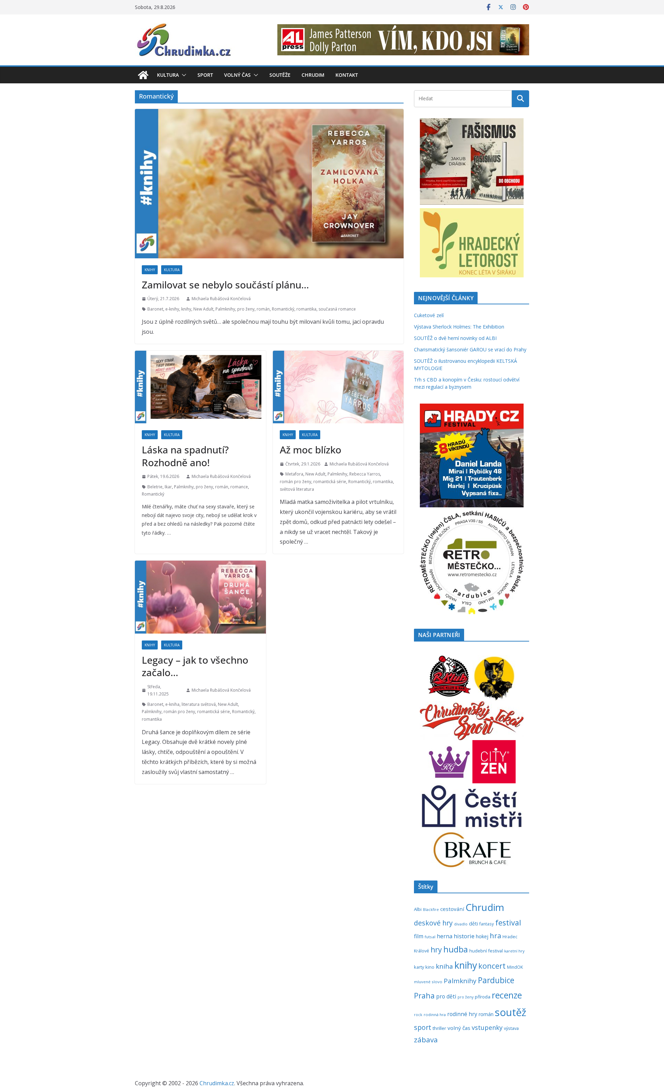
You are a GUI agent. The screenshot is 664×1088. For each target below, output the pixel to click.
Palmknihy (225, 309)
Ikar (168, 487)
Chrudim (313, 75)
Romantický (283, 309)
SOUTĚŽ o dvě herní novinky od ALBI (455, 338)
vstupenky (487, 1027)
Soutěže (279, 75)
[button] (182, 75)
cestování (452, 908)
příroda (482, 997)
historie (464, 936)
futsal (430, 936)
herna (444, 936)
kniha (444, 966)
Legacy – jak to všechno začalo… (195, 666)
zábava (426, 1039)
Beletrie (155, 487)
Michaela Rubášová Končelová (221, 299)
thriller (439, 1028)
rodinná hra (435, 1014)
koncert (492, 966)
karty (419, 967)
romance (239, 487)
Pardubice (496, 980)
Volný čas (237, 75)
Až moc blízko (310, 449)
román (263, 309)
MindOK (515, 967)
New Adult (203, 309)
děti (473, 923)
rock (418, 1014)
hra (495, 935)
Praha (424, 995)
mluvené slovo (428, 981)
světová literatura (297, 489)
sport (422, 1027)
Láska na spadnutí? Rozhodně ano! (185, 456)
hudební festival (486, 951)
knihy (186, 309)
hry (436, 950)
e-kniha (172, 704)
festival (508, 923)
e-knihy (172, 309)
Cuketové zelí (429, 315)
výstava (511, 1028)
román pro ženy (295, 482)
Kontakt (346, 75)
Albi (418, 909)
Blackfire (431, 909)
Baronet (155, 309)
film (418, 936)
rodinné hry (462, 1014)
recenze (507, 995)
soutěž (510, 1012)
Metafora (294, 474)
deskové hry (433, 923)
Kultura (168, 75)
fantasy (486, 923)
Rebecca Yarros (364, 474)
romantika (306, 309)
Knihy (150, 269)
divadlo (461, 923)
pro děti (446, 996)
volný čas (459, 1027)
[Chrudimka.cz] (143, 75)
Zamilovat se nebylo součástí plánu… (225, 284)
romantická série (329, 482)
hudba (455, 949)
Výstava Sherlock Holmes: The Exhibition (459, 326)
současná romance (337, 309)
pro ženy (246, 309)
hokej (482, 936)
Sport (205, 75)
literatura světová (199, 704)
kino (429, 967)
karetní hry (514, 950)
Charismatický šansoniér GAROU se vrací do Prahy (470, 349)
